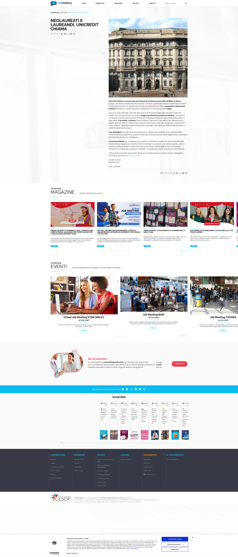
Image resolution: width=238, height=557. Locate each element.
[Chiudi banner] (192, 537)
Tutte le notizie (78, 470)
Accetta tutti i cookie (175, 539)
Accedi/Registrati (56, 478)
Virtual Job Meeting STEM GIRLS (105, 460)
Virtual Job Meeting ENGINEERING (103, 466)
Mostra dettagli (72, 553)
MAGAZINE (118, 3)
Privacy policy (78, 502)
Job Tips (76, 463)
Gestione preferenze (173, 544)
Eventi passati (101, 482)
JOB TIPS (135, 3)
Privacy (53, 474)
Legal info (121, 502)
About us (53, 459)
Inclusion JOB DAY (103, 471)
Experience (147, 459)
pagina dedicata (134, 156)
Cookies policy (88, 502)
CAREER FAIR (99, 3)
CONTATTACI (179, 364)
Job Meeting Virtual (103, 478)
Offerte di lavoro (125, 459)
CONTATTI (152, 3)
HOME (84, 3)
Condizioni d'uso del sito (133, 502)
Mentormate (147, 470)
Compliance (113, 502)
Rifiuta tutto (175, 549)
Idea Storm (147, 463)
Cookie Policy (134, 548)
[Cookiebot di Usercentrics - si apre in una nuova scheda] (54, 553)
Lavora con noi (55, 470)
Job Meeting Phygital (103, 474)
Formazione (77, 467)
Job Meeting (55, 12)
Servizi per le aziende (57, 467)
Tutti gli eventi (101, 485)
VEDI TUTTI (184, 250)
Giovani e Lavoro (79, 459)
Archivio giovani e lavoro (78, 12)
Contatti (53, 463)
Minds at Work (148, 467)
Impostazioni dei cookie (101, 502)
